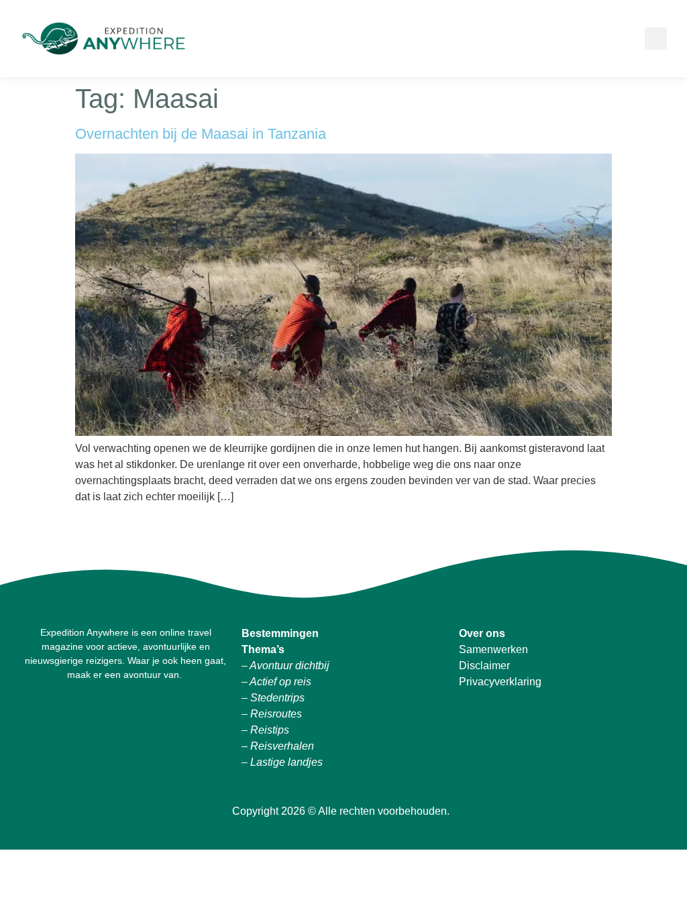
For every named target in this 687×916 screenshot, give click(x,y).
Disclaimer (484, 665)
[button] (620, 38)
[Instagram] (126, 714)
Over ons (483, 633)
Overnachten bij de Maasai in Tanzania (200, 133)
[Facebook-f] (93, 714)
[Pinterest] (159, 714)
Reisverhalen (282, 746)
